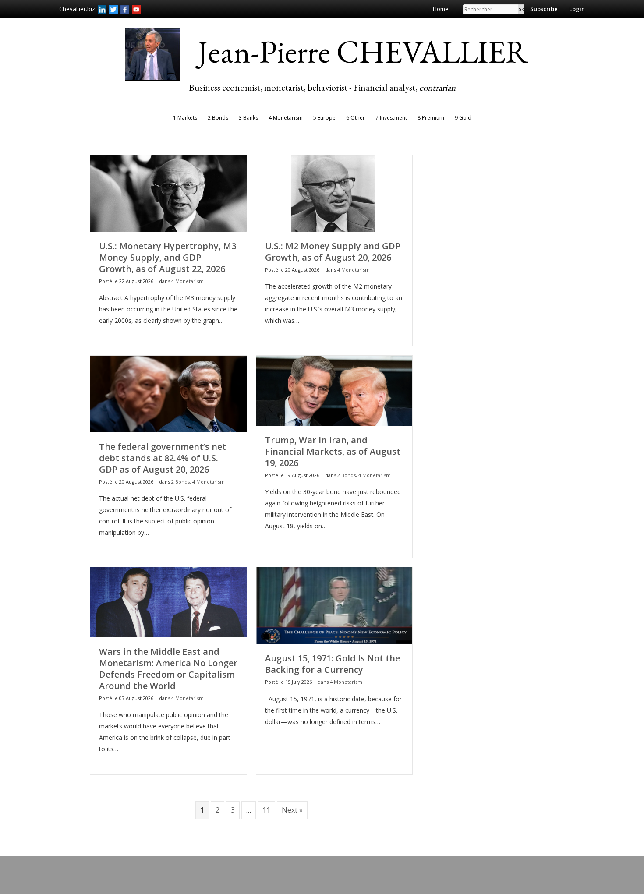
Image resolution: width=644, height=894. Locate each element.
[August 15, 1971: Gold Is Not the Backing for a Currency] (334, 605)
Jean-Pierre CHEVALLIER (363, 51)
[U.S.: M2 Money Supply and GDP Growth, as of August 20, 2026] (334, 192)
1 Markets (185, 117)
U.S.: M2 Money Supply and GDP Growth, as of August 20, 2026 (332, 251)
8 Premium (431, 117)
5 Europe (324, 117)
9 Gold (463, 117)
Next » (292, 810)
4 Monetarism (286, 117)
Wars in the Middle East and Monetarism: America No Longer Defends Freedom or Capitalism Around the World (168, 669)
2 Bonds (218, 117)
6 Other (355, 117)
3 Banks (248, 117)
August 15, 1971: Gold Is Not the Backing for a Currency (332, 663)
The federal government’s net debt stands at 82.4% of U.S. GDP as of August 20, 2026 (162, 458)
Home (441, 9)
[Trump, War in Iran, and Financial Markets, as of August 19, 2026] (334, 390)
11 (266, 810)
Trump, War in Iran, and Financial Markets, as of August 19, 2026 (332, 451)
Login (577, 9)
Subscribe (544, 9)
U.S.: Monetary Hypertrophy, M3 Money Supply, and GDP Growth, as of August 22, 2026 (167, 257)
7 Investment (391, 117)
